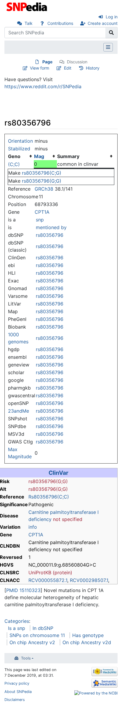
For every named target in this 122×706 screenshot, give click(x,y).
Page (47, 61)
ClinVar (58, 472)
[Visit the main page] (27, 6)
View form (39, 67)
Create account (103, 23)
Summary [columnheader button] (68, 156)
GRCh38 (44, 189)
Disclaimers (14, 699)
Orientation (20, 141)
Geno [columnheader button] (14, 156)
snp (40, 220)
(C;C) (14, 164)
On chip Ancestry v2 (32, 642)
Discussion (77, 61)
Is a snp (16, 628)
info (32, 527)
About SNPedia (18, 691)
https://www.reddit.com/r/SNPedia (42, 86)
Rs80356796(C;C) (48, 497)
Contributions (60, 23)
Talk (29, 23)
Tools (26, 658)
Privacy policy (16, 683)
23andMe (18, 411)
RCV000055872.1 (47, 580)
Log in (112, 16)
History (92, 67)
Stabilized (19, 149)
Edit (67, 67)
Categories (16, 621)
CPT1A (42, 212)
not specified (67, 519)
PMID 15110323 (23, 590)
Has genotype (88, 635)
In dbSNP (43, 628)
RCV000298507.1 (89, 580)
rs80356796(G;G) (41, 181)
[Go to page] (111, 32)
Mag (39, 156)
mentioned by (51, 227)
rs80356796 (49, 235)
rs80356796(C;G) (41, 173)
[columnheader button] (45, 156)
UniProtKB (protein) (50, 572)
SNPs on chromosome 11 (37, 635)
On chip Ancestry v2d (86, 642)
